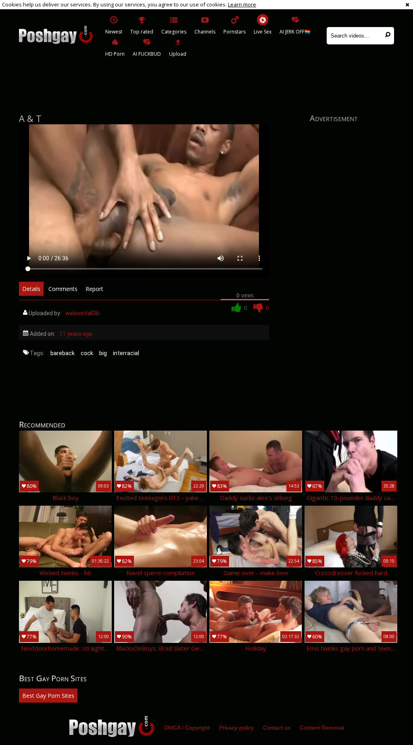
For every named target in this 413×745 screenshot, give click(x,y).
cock (87, 353)
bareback (62, 353)
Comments (62, 289)
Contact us (276, 727)
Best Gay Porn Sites (48, 695)
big (103, 353)
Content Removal (322, 727)
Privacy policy (236, 727)
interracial (126, 353)
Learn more (242, 4)
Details (31, 289)
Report (94, 289)
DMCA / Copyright (187, 727)
